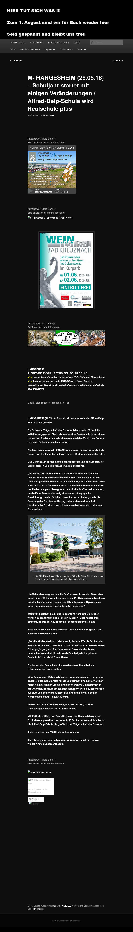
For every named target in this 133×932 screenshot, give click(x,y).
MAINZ (77, 42)
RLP (13, 49)
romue (53, 905)
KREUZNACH (36, 42)
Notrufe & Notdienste (30, 49)
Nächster (117, 60)
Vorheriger (16, 60)
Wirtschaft (82, 49)
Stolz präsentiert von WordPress (67, 920)
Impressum (50, 49)
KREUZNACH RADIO (58, 42)
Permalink (39, 908)
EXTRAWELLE (18, 42)
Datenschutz (66, 49)
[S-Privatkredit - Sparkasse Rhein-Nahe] (50, 217)
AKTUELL (66, 905)
